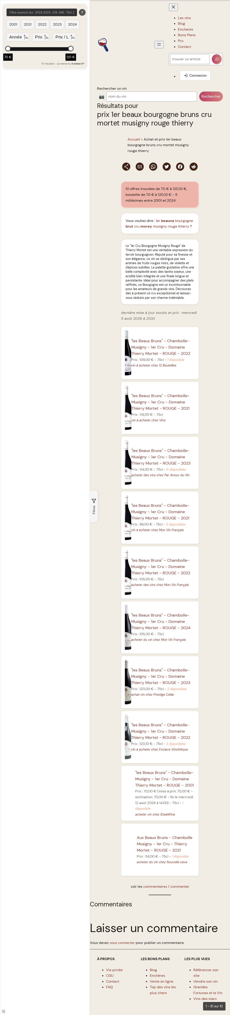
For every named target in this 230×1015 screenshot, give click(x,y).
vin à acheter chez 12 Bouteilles (153, 365)
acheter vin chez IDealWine (155, 814)
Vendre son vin (205, 981)
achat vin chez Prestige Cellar (152, 695)
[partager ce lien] (126, 167)
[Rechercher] (217, 59)
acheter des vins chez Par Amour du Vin (160, 475)
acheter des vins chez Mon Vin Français (160, 585)
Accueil (134, 139)
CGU (110, 975)
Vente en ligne (161, 981)
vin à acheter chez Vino (148, 420)
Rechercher (211, 96)
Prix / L (62, 37)
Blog (153, 970)
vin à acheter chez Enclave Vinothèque (159, 749)
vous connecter (122, 942)
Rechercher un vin (112, 88)
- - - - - (160, 347)
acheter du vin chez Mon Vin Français (158, 640)
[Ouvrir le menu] (159, 44)
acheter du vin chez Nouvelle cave (162, 862)
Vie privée (114, 970)
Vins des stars (205, 998)
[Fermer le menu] (173, 7)
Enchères (157, 975)
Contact (112, 981)
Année (15, 37)
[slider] (8, 48)
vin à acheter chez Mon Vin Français (157, 530)
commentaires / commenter (166, 886)
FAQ (109, 987)
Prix (38, 37)
